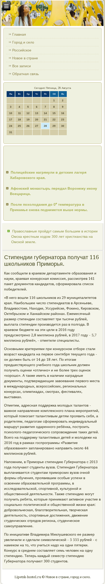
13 (36, 113)
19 (28, 119)
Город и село (23, 42)
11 (19, 113)
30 (62, 125)
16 (62, 113)
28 (45, 125)
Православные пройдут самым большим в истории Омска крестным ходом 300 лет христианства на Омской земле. (54, 236)
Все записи (21, 66)
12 (28, 113)
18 (19, 119)
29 (54, 125)
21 (45, 119)
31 (10, 132)
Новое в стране (25, 58)
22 (54, 119)
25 (19, 125)
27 (36, 125)
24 (10, 125)
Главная (19, 34)
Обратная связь (25, 74)
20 (36, 119)
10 (10, 113)
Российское (21, 50)
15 (54, 113)
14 (45, 113)
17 (10, 119)
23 (62, 119)
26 (28, 125)
